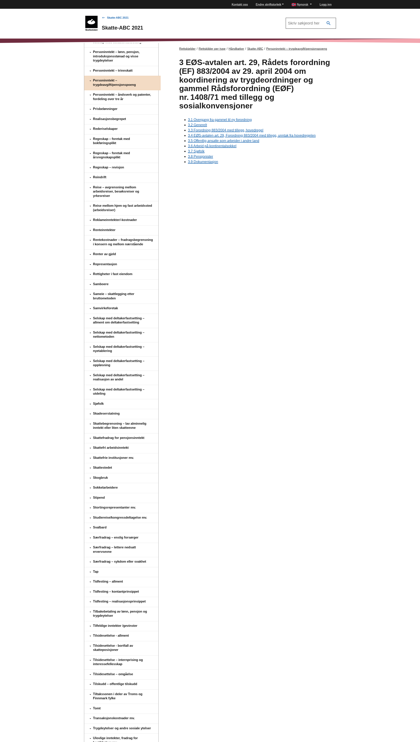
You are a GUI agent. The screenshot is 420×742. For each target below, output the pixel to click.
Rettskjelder (187, 48)
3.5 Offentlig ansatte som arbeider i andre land (223, 141)
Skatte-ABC (255, 48)
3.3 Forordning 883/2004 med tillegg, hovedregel (225, 130)
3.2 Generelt (197, 125)
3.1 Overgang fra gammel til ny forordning (220, 120)
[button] (302, 4)
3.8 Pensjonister (200, 156)
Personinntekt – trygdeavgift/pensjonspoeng (296, 48)
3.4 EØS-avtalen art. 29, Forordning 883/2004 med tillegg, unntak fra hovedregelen (252, 135)
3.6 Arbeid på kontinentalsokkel (212, 146)
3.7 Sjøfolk (196, 151)
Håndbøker (236, 48)
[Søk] (328, 23)
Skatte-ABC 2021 (118, 17)
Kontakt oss (240, 4)
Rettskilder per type (212, 48)
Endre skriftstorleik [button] (268, 4)
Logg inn (326, 4)
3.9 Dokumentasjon (203, 162)
